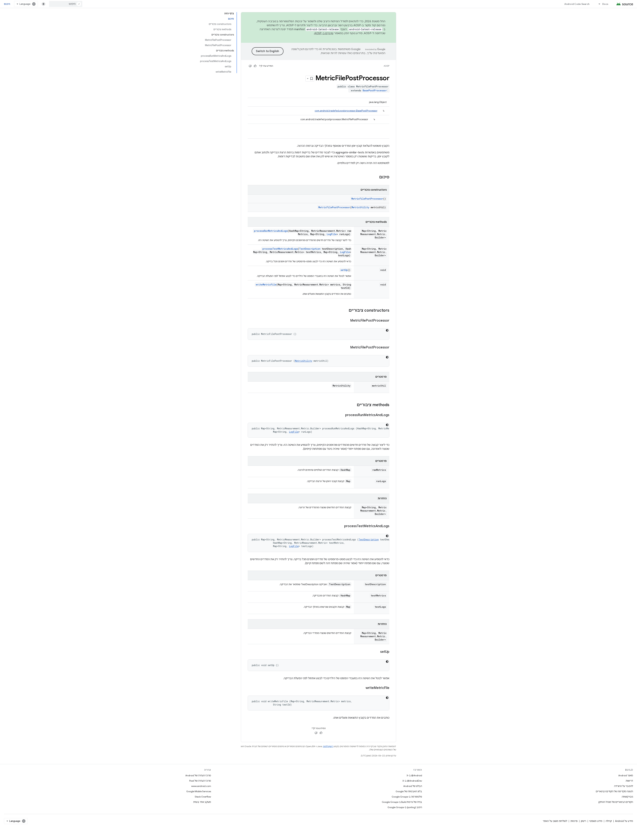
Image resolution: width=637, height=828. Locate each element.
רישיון (583, 821)
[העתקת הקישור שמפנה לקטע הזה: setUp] (377, 652)
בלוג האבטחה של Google (409, 791)
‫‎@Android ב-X (414, 775)
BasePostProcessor (375, 90)
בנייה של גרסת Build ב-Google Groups (402, 801)
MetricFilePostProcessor (367, 198)
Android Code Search (576, 3)
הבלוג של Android (412, 786)
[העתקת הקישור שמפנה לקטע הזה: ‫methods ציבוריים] (353, 405)
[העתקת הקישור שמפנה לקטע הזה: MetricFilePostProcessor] (347, 321)
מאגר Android (625, 775)
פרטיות (574, 821)
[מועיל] (255, 65)
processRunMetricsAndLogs (271, 230)
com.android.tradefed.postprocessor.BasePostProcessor (346, 110)
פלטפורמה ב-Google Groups (407, 796)
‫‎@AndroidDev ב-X (412, 780)
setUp (344, 270)
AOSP (386, 65)
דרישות (629, 780)
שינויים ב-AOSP (324, 33)
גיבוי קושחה (627, 796)
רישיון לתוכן (328, 746)
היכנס (7, 3)
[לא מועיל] (250, 65)
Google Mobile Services (198, 791)
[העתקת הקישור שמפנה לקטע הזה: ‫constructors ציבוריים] (345, 311)
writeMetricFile (266, 284)
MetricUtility (360, 207)
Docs (605, 3)
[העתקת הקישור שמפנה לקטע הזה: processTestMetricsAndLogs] (341, 526)
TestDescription (309, 248)
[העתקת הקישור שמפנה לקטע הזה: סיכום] (376, 177)
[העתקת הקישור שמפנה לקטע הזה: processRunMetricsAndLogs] (342, 415)
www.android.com (201, 786)
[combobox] (65, 4)
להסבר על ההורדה (623, 786)
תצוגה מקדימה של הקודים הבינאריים (614, 791)
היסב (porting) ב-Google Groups (405, 807)
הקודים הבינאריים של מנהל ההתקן (616, 801)
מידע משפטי (595, 821)
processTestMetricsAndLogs (280, 248)
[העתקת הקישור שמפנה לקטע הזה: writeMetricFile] (362, 688)
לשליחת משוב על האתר (555, 821)
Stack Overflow (203, 796)
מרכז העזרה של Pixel (200, 780)
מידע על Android (624, 821)
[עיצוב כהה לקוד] (387, 330)
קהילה (609, 821)
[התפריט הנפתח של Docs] (597, 4)
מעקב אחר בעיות (202, 801)
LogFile (332, 234)
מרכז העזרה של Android (198, 775)
